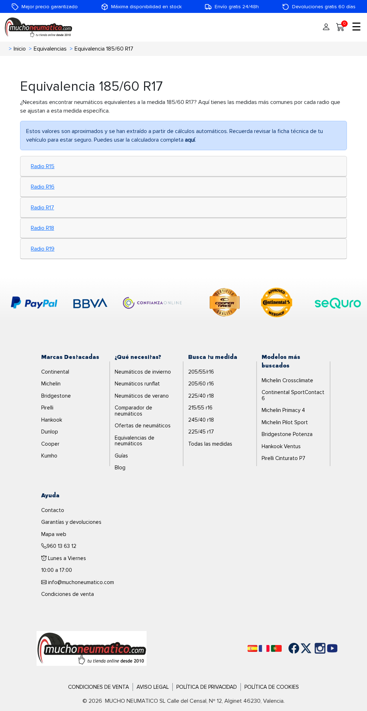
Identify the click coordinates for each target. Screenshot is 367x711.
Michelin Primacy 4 (283, 410)
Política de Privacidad (206, 687)
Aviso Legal (153, 687)
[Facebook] (288, 648)
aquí (190, 139)
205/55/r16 (201, 372)
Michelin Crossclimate (287, 380)
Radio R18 (42, 228)
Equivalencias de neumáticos (134, 441)
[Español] (252, 648)
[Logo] (92, 647)
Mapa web (53, 534)
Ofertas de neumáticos (143, 425)
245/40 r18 (201, 420)
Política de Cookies (271, 687)
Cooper (50, 444)
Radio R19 (42, 248)
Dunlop (49, 431)
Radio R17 (42, 207)
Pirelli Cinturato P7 (283, 458)
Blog (120, 467)
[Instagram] (313, 648)
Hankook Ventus (281, 446)
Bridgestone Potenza (287, 434)
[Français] (264, 648)
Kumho (49, 455)
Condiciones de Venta (98, 687)
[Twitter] (300, 648)
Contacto (52, 510)
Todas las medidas (210, 444)
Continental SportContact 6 (293, 395)
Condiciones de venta (67, 594)
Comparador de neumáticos (133, 410)
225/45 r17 (201, 431)
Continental (55, 372)
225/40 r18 (201, 396)
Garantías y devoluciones (71, 522)
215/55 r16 (200, 407)
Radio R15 (42, 166)
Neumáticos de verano (142, 396)
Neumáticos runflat (137, 383)
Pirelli (47, 407)
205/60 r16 (201, 383)
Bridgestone (56, 396)
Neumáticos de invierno (143, 372)
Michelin (51, 383)
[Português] (276, 648)
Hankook (51, 420)
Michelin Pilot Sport (285, 422)
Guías (121, 455)
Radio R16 (42, 186)
